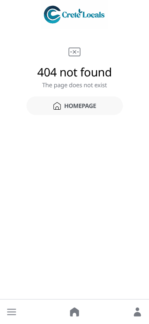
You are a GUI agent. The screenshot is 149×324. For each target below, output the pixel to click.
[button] (11, 312)
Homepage (80, 106)
